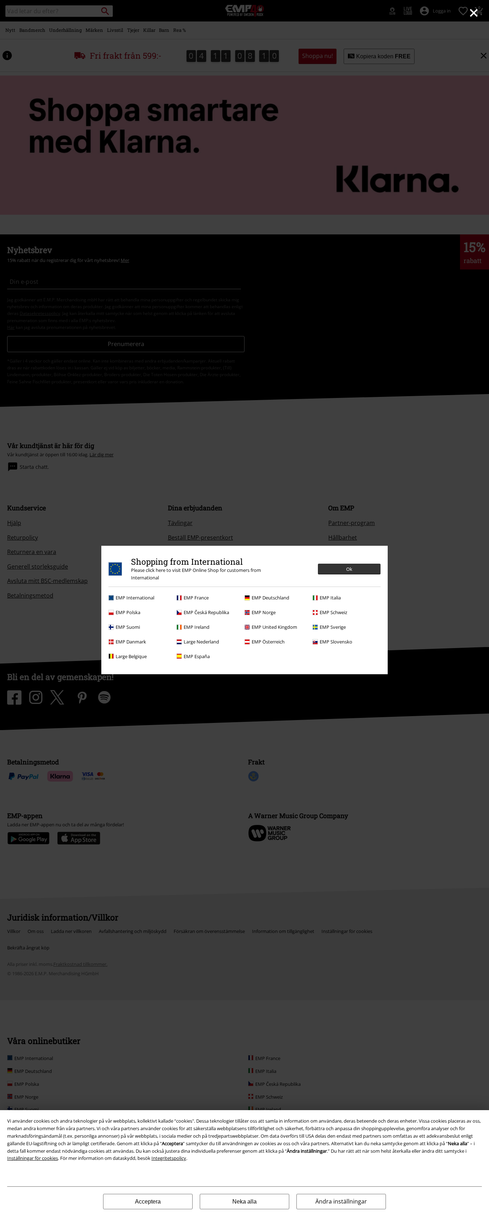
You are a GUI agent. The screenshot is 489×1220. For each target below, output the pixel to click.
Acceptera (148, 1202)
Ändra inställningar (341, 1201)
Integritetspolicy (168, 1158)
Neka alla (244, 1202)
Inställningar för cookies (32, 1158)
